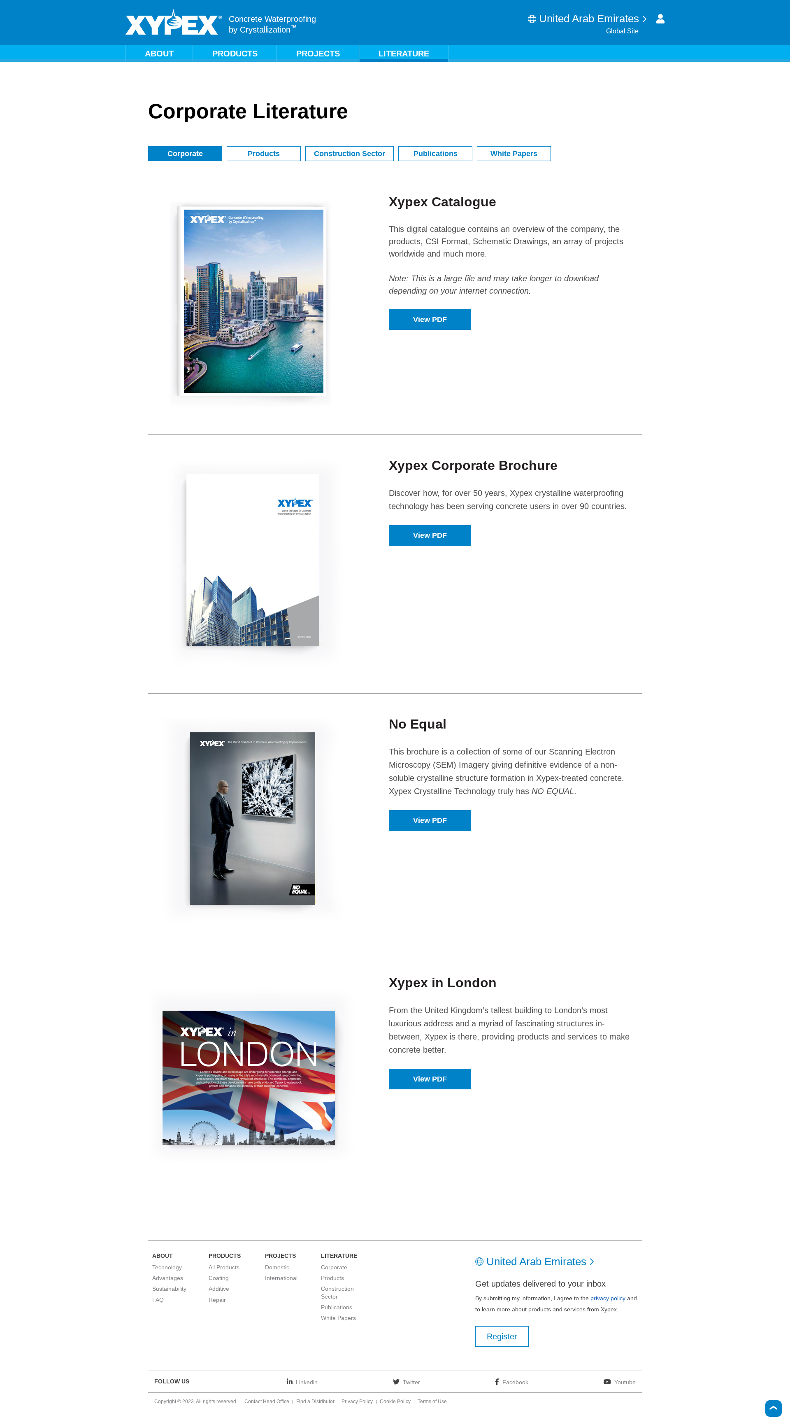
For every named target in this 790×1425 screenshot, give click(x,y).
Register (502, 1336)
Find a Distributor (315, 1402)
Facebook (515, 1382)
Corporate (185, 154)
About (159, 53)
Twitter (411, 1382)
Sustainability (169, 1288)
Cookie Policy (395, 1402)
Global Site (622, 31)
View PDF (430, 319)
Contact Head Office (266, 1402)
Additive (219, 1288)
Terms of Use (432, 1402)
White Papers (513, 154)
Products (235, 53)
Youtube (625, 1382)
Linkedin (307, 1382)
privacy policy (607, 1298)
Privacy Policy (357, 1402)
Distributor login (660, 18)
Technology (167, 1267)
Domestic (277, 1267)
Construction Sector (349, 154)
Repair (217, 1300)
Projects (318, 53)
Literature (404, 53)
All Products (224, 1267)
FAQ (158, 1300)
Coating (219, 1278)
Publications (436, 154)
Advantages (167, 1278)
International (281, 1278)
